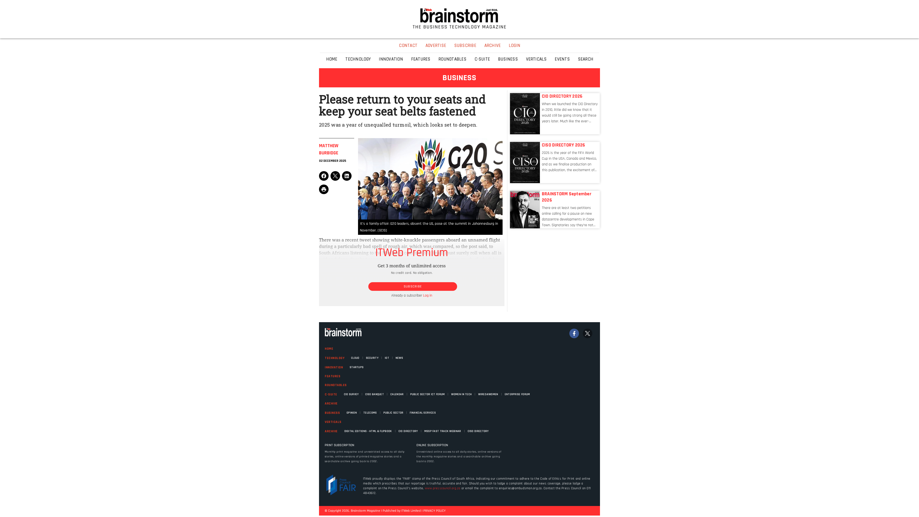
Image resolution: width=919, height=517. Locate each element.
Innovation (334, 367)
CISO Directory (478, 431)
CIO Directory (408, 431)
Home (329, 349)
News (399, 358)
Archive (331, 403)
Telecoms (370, 413)
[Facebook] (574, 333)
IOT (387, 358)
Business (332, 413)
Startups (357, 367)
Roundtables (336, 385)
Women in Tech (461, 394)
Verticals (333, 422)
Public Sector (393, 413)
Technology (334, 358)
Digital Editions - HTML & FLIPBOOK (368, 431)
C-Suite (331, 394)
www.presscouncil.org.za (442, 488)
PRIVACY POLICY (434, 511)
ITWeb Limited (410, 511)
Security (372, 358)
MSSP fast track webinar (442, 431)
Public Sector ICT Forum (427, 394)
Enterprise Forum (517, 394)
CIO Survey (351, 394)
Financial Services (423, 413)
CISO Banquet (374, 394)
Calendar (396, 394)
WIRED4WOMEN (488, 394)
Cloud (355, 358)
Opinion (352, 413)
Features (332, 376)
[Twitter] (587, 333)
